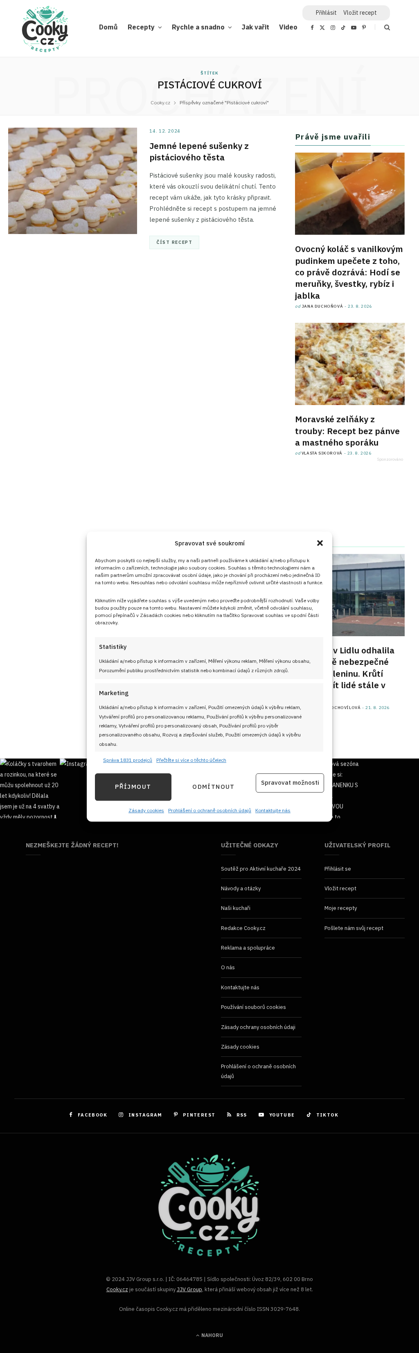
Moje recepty (340, 908)
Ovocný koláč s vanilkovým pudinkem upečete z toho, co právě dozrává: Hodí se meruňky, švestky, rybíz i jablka (349, 272)
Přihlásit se (337, 868)
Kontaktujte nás (273, 810)
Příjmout (133, 787)
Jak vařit (255, 27)
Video (288, 27)
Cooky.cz (117, 1289)
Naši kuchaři (235, 908)
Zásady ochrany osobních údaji (258, 1027)
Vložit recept (360, 12)
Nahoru (211, 1335)
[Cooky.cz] (45, 31)
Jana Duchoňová (322, 306)
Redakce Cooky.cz (243, 928)
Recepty (141, 27)
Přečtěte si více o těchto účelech (191, 760)
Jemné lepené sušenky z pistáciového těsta (199, 151)
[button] (320, 543)
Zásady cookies (146, 810)
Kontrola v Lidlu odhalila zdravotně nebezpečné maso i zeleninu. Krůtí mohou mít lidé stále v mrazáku (344, 673)
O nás (228, 967)
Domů (108, 27)
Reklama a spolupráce (248, 947)
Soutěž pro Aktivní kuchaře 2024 (261, 868)
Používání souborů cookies (253, 1007)
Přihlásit (326, 12)
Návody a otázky (241, 888)
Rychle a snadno (198, 27)
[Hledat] (382, 27)
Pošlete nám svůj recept (353, 928)
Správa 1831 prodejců (127, 760)
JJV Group (189, 1289)
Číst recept (174, 242)
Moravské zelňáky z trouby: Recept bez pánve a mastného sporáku (347, 430)
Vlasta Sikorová (322, 453)
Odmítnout (213, 787)
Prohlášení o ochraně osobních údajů (209, 810)
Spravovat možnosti (290, 783)
